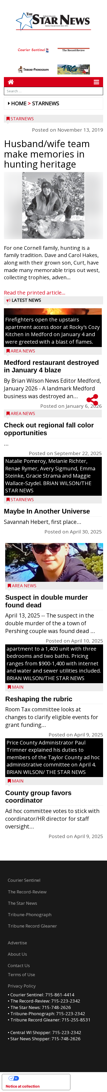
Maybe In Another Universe (47, 511)
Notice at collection (23, 1086)
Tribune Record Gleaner (32, 926)
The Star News (22, 903)
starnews (45, 103)
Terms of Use (21, 974)
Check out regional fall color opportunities (49, 429)
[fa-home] (9, 82)
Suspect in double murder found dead (46, 601)
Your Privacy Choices (41, 1078)
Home (18, 103)
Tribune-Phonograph (29, 914)
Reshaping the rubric (38, 699)
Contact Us (19, 965)
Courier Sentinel (24, 880)
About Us (17, 954)
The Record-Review (27, 892)
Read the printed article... (34, 292)
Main (18, 687)
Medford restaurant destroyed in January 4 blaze (51, 366)
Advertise (17, 943)
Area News (23, 351)
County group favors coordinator (38, 796)
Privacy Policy (22, 986)
